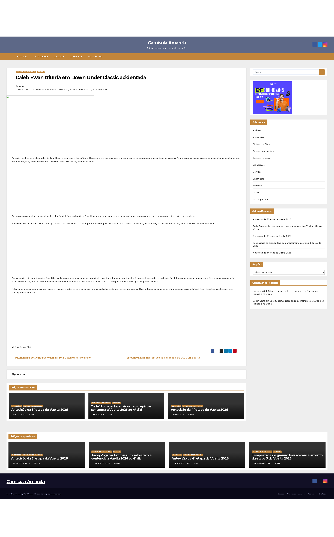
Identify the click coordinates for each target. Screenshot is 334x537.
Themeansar (55, 494)
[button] (326, 56)
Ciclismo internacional (25, 72)
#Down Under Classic (80, 89)
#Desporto (63, 89)
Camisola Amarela (167, 42)
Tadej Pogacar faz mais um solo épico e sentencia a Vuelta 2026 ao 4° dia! (121, 407)
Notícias (22, 57)
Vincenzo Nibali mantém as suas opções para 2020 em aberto (163, 357)
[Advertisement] (78, 18)
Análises (59, 57)
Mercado (257, 185)
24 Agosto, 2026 (182, 463)
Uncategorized (260, 199)
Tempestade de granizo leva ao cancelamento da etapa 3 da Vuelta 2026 (287, 456)
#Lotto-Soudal (100, 89)
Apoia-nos (76, 57)
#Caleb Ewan (39, 89)
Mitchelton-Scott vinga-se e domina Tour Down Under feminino (53, 357)
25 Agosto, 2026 (21, 463)
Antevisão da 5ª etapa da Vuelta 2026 (39, 409)
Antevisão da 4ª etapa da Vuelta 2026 (199, 409)
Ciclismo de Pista (261, 144)
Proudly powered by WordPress (20, 494)
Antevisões (42, 57)
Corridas (257, 172)
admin (21, 86)
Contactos (95, 57)
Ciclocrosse (259, 165)
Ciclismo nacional (261, 158)
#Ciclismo (51, 89)
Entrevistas (258, 178)
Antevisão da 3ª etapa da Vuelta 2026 (272, 252)
